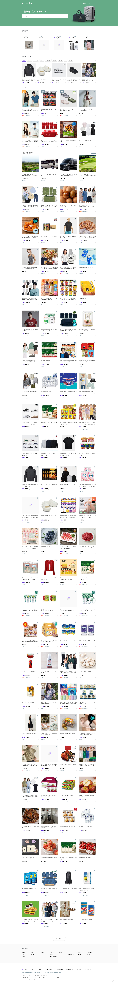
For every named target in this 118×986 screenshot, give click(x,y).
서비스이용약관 (49, 969)
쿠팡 (65, 60)
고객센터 (40, 969)
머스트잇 (42, 952)
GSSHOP (52, 952)
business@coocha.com (67, 977)
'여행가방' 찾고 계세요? (32, 11)
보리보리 (79, 954)
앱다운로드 (26, 969)
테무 (69, 952)
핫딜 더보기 (58, 939)
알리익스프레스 (71, 954)
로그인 (84, 3)
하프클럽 (29, 60)
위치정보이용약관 (59, 969)
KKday (88, 954)
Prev (22, 43)
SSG (24, 60)
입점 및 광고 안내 (88, 969)
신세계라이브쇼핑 (53, 956)
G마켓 (70, 60)
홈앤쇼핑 (51, 954)
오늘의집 (48, 60)
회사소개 (33, 969)
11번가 (41, 60)
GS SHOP (54, 60)
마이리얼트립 (89, 952)
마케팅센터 (79, 969)
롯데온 (60, 60)
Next (96, 43)
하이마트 (61, 952)
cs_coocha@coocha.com (50, 977)
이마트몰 (36, 60)
